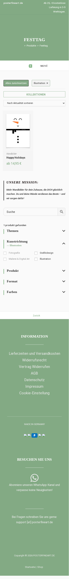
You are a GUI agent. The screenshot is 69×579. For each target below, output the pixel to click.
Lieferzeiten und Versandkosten (34, 353)
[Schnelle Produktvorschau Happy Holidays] (31, 117)
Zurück (36, 315)
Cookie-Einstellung (34, 393)
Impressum (34, 386)
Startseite (30, 567)
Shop (40, 567)
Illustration (45, 258)
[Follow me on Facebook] (25, 500)
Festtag (44, 45)
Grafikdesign (46, 252)
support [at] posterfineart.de (34, 522)
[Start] (22, 45)
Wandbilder (11, 154)
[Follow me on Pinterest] (31, 500)
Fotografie (14, 252)
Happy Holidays (15, 157)
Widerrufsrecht (34, 360)
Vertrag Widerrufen (34, 366)
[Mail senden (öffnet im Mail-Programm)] (42, 500)
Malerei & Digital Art (19, 258)
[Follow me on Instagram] (37, 500)
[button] (31, 126)
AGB (34, 373)
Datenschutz (34, 380)
